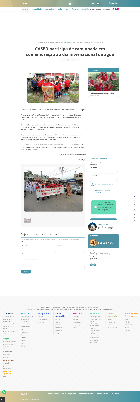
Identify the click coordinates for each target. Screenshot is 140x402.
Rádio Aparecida (60, 314)
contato (5, 336)
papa (22, 343)
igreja (22, 329)
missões (67, 9)
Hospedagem (106, 9)
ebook (127, 327)
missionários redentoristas (94, 325)
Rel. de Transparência (69, 394)
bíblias (110, 319)
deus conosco (112, 322)
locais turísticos (8, 352)
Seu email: (94, 176)
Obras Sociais (67, 42)
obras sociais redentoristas (94, 337)
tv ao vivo (41, 322)
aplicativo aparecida (27, 316)
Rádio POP (78, 313)
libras (22, 335)
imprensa (6, 349)
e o (102, 191)
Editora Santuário (112, 314)
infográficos (24, 332)
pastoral (6, 366)
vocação (59, 9)
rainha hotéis (7, 368)
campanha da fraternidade (25, 320)
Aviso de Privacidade (53, 394)
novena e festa (8, 360)
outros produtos (113, 327)
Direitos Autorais (102, 394)
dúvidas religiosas (26, 324)
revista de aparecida (7, 372)
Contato (98, 9)
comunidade (37, 9)
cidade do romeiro (9, 324)
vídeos (5, 376)
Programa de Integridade (86, 394)
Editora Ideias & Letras (131, 314)
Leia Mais (115, 265)
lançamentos (129, 325)
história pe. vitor (95, 316)
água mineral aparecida (7, 320)
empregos (76, 316)
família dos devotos (9, 342)
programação (42, 319)
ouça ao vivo (59, 322)
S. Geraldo (85, 9)
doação (92, 9)
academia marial (8, 316)
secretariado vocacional (94, 341)
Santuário (8, 313)
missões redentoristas (94, 329)
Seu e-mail (59, 246)
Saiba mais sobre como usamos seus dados (102, 185)
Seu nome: (94, 167)
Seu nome (25, 246)
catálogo (127, 330)
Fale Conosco (115, 394)
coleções (127, 322)
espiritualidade (25, 327)
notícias (5, 357)
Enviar (26, 271)
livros (109, 325)
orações (23, 340)
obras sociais (49, 9)
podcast (57, 325)
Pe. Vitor (75, 9)
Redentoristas (96, 313)
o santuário (7, 363)
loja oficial (6, 354)
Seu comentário (27, 254)
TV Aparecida (44, 313)
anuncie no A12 (26, 349)
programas (58, 330)
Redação (25, 313)
